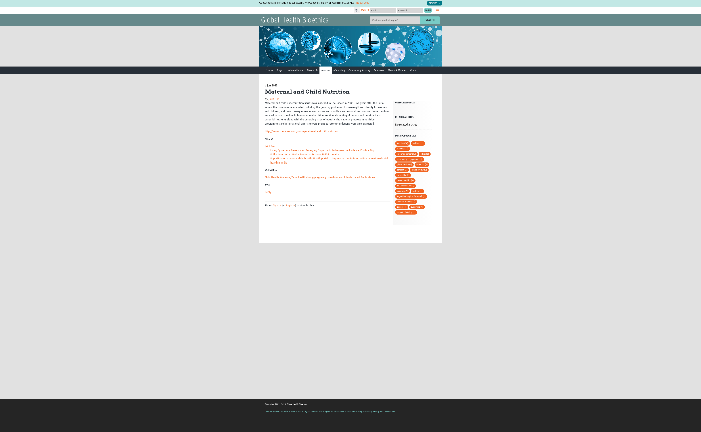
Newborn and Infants (340, 177)
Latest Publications (364, 177)
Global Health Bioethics (294, 20)
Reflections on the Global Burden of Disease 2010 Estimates (304, 154)
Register (290, 205)
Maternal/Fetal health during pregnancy (303, 177)
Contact (414, 70)
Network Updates (397, 70)
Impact (281, 70)
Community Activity (359, 70)
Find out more (362, 3)
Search (430, 20)
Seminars (379, 70)
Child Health (272, 177)
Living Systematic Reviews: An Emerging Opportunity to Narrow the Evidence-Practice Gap (322, 150)
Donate (365, 10)
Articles (325, 70)
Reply (268, 192)
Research (312, 70)
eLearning (339, 70)
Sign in (277, 205)
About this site (296, 70)
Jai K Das (274, 99)
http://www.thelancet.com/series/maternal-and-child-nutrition (301, 131)
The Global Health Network (288, 10)
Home (270, 70)
